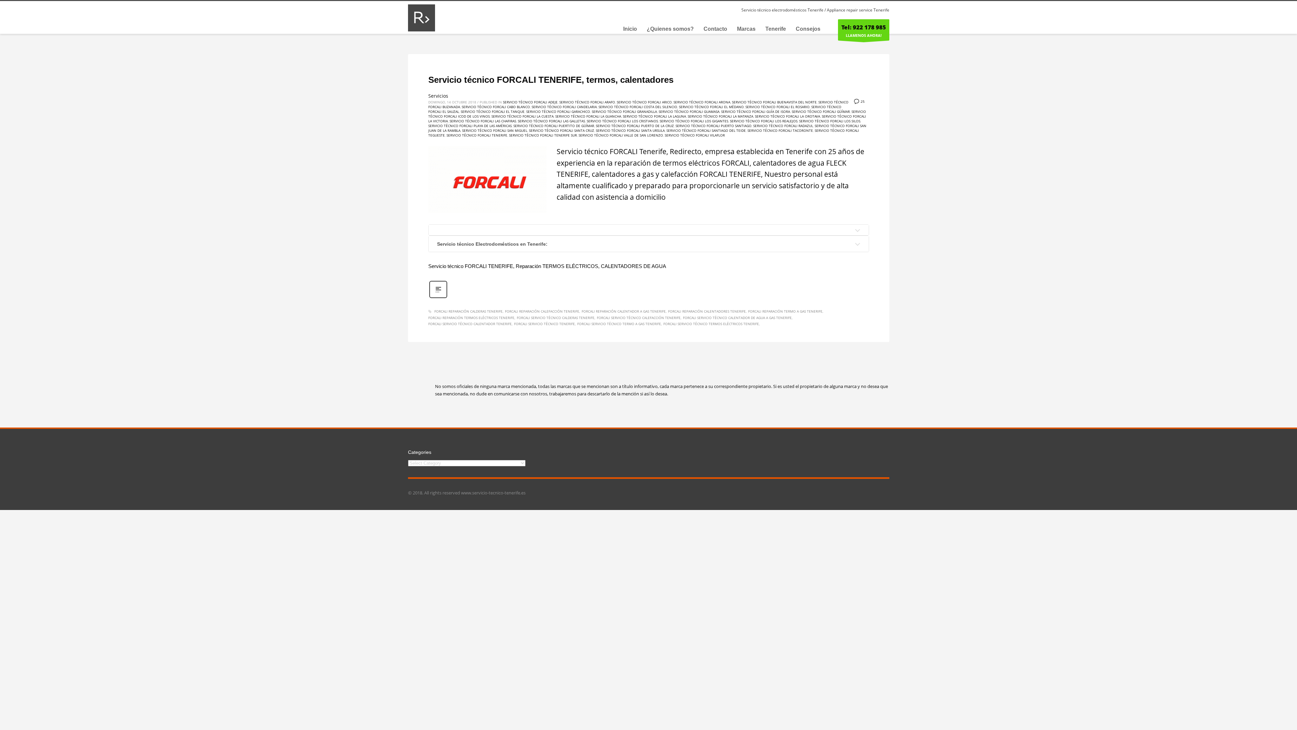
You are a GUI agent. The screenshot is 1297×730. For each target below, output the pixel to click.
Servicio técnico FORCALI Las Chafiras (483, 121)
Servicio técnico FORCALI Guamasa (689, 111)
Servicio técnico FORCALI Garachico (558, 111)
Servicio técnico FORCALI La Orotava (787, 116)
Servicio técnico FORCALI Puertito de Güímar (553, 125)
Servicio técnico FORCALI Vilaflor (695, 135)
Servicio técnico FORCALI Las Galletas (551, 121)
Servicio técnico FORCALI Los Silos (829, 121)
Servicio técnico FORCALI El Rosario (777, 106)
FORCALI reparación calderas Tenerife (468, 311)
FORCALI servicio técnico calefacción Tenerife (639, 317)
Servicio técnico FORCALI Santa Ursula (630, 130)
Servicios (438, 96)
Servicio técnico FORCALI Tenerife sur (543, 135)
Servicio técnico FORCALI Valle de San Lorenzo (621, 135)
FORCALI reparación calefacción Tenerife (542, 311)
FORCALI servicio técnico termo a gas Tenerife (619, 323)
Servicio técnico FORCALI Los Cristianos (622, 121)
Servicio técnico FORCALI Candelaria (564, 106)
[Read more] (438, 297)
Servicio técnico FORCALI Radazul (783, 125)
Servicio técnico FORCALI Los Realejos (763, 121)
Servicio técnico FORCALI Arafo (587, 102)
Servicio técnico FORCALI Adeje (530, 102)
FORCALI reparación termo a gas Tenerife (785, 311)
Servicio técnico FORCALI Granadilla (624, 111)
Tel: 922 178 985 (863, 27)
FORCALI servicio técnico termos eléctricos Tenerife (711, 323)
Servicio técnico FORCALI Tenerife (477, 135)
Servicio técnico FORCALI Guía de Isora (755, 111)
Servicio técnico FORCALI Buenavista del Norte (774, 102)
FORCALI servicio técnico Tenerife (544, 323)
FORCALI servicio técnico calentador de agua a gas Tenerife (737, 317)
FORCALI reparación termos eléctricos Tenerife (471, 317)
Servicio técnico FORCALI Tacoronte (780, 130)
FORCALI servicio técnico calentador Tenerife (470, 323)
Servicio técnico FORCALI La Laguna (654, 116)
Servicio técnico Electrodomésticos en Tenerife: (492, 244)
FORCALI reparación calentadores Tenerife (707, 311)
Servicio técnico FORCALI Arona (701, 102)
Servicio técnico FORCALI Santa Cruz (561, 130)
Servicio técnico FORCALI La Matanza (720, 116)
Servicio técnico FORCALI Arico (644, 102)
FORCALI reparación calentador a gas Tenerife (624, 311)
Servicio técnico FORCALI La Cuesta (522, 116)
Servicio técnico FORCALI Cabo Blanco (496, 106)
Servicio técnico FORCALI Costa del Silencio (638, 106)
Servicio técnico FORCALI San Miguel (494, 130)
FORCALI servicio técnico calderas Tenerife (555, 317)
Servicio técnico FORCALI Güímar (821, 111)
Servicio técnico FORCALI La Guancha (588, 116)
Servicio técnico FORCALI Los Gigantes (694, 121)
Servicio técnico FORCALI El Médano (711, 106)
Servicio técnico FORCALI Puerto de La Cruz (635, 125)
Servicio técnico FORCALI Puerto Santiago (714, 125)
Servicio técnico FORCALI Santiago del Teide (706, 130)
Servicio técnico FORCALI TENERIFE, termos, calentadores (550, 80)
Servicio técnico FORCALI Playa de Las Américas (470, 125)
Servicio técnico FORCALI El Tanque (493, 111)
